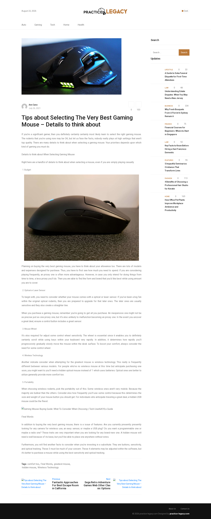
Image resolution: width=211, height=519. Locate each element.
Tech (52, 25)
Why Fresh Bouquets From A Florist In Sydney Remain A (176, 112)
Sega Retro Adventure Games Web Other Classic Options (97, 485)
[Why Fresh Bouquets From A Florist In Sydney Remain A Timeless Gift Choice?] (156, 109)
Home (66, 25)
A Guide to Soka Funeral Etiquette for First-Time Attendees (176, 76)
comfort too (33, 464)
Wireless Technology (48, 467)
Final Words (47, 464)
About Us (172, 509)
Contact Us (185, 509)
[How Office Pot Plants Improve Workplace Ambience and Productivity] (156, 200)
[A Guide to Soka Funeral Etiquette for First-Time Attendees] (156, 73)
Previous (56, 479)
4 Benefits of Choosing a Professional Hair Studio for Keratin (176, 185)
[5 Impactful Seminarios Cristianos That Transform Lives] (156, 164)
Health (81, 25)
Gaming (38, 25)
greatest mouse (62, 464)
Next (108, 479)
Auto (24, 25)
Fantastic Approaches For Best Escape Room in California (65, 485)
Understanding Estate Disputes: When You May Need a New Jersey (176, 94)
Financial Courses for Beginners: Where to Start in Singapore (177, 131)
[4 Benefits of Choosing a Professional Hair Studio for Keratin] (156, 182)
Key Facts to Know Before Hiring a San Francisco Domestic (177, 149)
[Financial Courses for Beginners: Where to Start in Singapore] (156, 127)
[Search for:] (166, 52)
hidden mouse (29, 467)
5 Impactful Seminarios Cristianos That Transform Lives (176, 167)
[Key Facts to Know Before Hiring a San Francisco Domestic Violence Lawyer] (156, 145)
